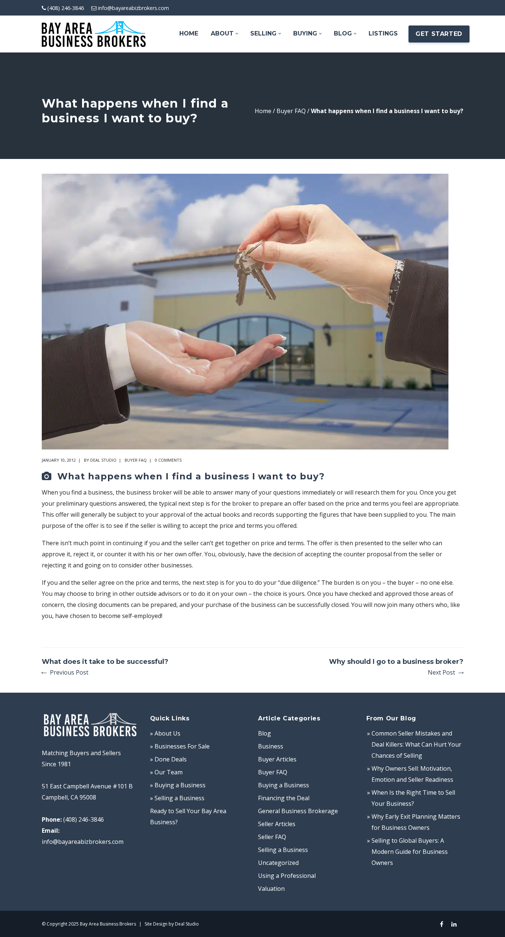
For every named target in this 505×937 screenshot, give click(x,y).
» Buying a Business (178, 785)
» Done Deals (168, 759)
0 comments (168, 460)
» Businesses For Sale (180, 746)
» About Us (165, 733)
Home (263, 111)
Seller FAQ (272, 837)
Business (270, 746)
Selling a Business (283, 850)
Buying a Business (283, 785)
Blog (264, 733)
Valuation (271, 889)
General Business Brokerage (298, 811)
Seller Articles (276, 824)
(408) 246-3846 (65, 7)
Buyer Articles (277, 759)
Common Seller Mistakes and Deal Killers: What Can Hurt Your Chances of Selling (416, 744)
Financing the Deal (283, 798)
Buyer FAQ (291, 111)
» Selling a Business (177, 798)
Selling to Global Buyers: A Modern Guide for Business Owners (410, 851)
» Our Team (166, 772)
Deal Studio (103, 460)
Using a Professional (287, 876)
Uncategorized (278, 863)
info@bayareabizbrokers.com (133, 7)
